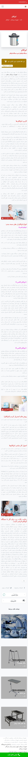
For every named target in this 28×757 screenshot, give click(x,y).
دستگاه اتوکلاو (23, 53)
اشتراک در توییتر (5, 587)
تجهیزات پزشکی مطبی (11, 74)
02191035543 (22, 2)
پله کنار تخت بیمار (19, 723)
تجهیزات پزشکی (15, 19)
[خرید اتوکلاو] (14, 63)
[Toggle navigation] (2, 6)
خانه (21, 19)
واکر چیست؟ (21, 663)
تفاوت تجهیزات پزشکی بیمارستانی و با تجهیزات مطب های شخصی (14, 632)
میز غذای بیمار (20, 693)
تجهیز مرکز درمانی (14, 746)
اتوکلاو (24, 580)
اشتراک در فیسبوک (18, 587)
